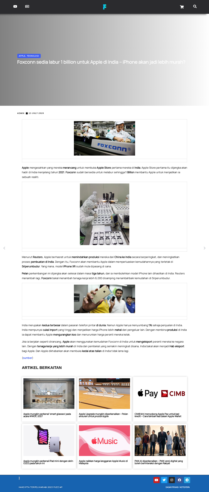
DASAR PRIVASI (172, 487)
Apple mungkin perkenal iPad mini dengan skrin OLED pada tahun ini (48, 462)
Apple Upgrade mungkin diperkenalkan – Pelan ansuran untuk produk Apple (103, 415)
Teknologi (33, 56)
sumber (27, 358)
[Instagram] (172, 480)
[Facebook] (179, 480)
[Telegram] (187, 480)
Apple (22, 56)
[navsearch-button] (195, 7)
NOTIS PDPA (185, 487)
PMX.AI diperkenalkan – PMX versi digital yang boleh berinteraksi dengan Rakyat (159, 462)
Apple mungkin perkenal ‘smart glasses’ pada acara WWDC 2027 (47, 415)
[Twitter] (164, 480)
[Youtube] (156, 480)
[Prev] (53, 248)
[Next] (155, 248)
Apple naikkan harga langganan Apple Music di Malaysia (103, 462)
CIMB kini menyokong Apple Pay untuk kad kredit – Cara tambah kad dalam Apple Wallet (158, 415)
